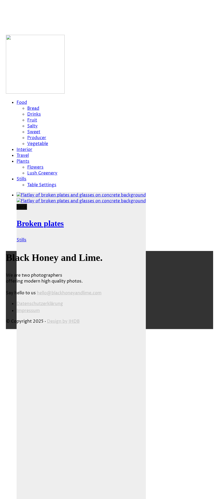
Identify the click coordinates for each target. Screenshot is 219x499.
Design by (57, 321)
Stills (21, 240)
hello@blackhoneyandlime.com (69, 293)
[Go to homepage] (35, 92)
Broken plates (40, 223)
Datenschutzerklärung (40, 304)
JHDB (74, 321)
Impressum (28, 311)
